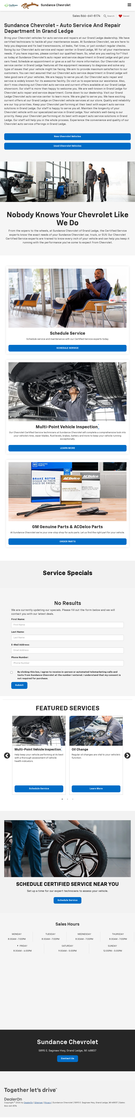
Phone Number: (20, 657)
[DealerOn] (13, 1099)
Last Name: (17, 632)
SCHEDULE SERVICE (67, 348)
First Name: (18, 619)
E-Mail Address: (20, 645)
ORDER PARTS (68, 541)
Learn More (96, 789)
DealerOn (28, 1103)
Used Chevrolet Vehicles (67, 146)
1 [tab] (62, 799)
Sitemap (38, 1103)
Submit (19, 685)
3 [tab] (73, 799)
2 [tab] (67, 799)
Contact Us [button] (67, 1058)
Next (128, 756)
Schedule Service (39, 789)
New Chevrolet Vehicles (67, 136)
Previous (7, 756)
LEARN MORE (67, 448)
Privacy (47, 1103)
